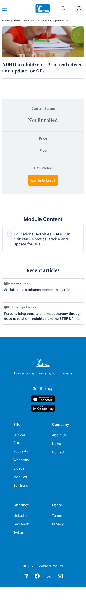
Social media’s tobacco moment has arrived (38, 290)
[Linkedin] (26, 576)
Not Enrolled (43, 120)
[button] (63, 8)
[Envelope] (60, 576)
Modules (6, 20)
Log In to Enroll (43, 180)
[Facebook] (37, 576)
